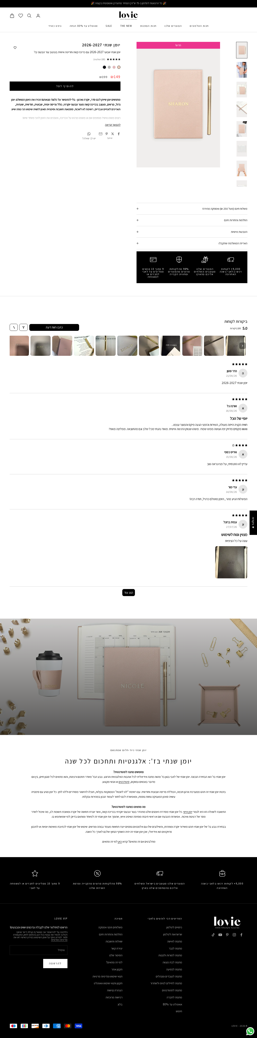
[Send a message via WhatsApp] (250, 1031)
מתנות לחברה (174, 997)
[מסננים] (23, 327)
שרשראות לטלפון (172, 934)
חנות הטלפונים (199, 26)
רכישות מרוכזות (114, 997)
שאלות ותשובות (114, 941)
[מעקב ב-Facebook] (241, 935)
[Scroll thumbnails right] (242, 346)
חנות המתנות (148, 26)
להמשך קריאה (112, 125)
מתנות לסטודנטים (172, 990)
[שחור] (104, 67)
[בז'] (118, 67)
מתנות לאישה (174, 941)
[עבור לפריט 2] (241, 70)
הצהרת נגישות (114, 990)
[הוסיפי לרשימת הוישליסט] (15, 48)
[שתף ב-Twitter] (112, 134)
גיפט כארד (55, 26)
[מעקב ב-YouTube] (220, 935)
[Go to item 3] (192, 346)
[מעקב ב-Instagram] (234, 935)
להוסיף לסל (65, 86)
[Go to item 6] (127, 346)
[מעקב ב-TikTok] (213, 935)
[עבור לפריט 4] (241, 109)
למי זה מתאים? (114, 962)
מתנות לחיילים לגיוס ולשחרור (166, 983)
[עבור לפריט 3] (241, 89)
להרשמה (55, 963)
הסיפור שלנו (115, 955)
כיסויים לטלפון (174, 927)
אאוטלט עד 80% (172, 1004)
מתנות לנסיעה (174, 969)
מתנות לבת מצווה (172, 962)
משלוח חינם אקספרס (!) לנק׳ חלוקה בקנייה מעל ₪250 (129, 3)
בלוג (120, 1004)
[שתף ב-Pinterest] (106, 134)
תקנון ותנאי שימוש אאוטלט (108, 983)
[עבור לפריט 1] (241, 50)
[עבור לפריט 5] (241, 129)
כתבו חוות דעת (54, 327)
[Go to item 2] (214, 346)
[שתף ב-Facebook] (118, 134)
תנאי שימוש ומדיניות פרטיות (107, 976)
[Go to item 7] (106, 346)
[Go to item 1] (236, 346)
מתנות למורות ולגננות (170, 955)
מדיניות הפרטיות (59, 939)
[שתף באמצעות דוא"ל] (100, 134)
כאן (120, 841)
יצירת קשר (116, 948)
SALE (109, 26)
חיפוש (179, 1011)
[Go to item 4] (171, 346)
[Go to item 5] (149, 346)
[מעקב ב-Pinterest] (227, 935)
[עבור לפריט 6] (241, 148)
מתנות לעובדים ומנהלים (169, 976)
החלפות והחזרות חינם (110, 934)
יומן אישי (187, 812)
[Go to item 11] (19, 346)
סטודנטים (124, 782)
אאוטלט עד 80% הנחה (84, 26)
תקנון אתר (116, 969)
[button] (231, 562)
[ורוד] (114, 67)
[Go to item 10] (41, 346)
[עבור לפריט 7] (241, 168)
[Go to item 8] (84, 346)
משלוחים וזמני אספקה (110, 927)
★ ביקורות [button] (253, 522)
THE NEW (126, 26)
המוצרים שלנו (173, 26)
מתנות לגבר (175, 948)
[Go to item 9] (62, 346)
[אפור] (109, 67)
